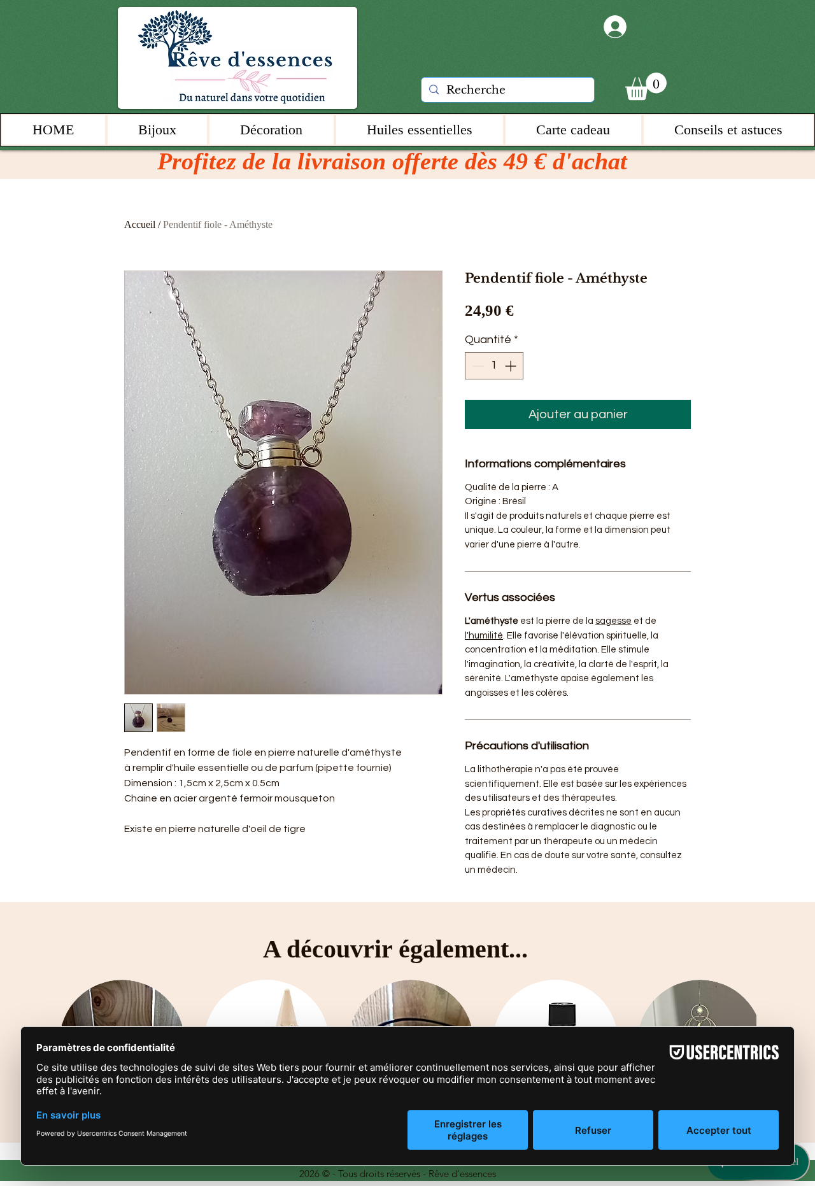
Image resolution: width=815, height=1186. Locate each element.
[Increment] (511, 366)
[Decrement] (476, 366)
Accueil (139, 224)
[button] (646, 86)
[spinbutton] (494, 366)
